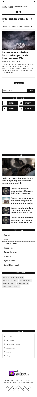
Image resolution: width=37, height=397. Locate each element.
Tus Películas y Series (12, 344)
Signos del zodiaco (9, 260)
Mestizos (8, 336)
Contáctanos (27, 382)
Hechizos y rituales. (12, 243)
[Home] (18, 373)
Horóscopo (6, 277)
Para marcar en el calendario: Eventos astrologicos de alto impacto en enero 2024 (15, 55)
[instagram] (21, 103)
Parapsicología (23, 6)
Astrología (10, 6)
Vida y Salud (9, 340)
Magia (16, 6)
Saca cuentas (10, 348)
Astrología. (7, 235)
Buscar (31, 91)
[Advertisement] (18, 135)
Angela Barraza (16, 61)
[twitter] (5, 108)
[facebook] (4, 103)
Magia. (6, 239)
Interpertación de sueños (9, 283)
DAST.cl (22, 380)
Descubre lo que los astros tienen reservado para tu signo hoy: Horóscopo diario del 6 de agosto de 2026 (22, 211)
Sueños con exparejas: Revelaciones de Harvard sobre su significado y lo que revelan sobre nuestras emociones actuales (18, 180)
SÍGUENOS (11, 103)
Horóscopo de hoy (7, 280)
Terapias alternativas (7, 8)
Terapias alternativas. (10, 252)
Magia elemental (19, 277)
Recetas (8, 352)
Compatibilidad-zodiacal (11, 265)
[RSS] (28, 388)
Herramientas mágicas (22, 283)
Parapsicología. (8, 248)
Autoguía (8, 356)
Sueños (15, 280)
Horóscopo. (7, 256)
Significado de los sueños (25, 280)
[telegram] (21, 108)
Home (5, 6)
